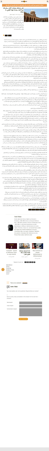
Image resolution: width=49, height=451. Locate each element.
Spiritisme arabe (28, 234)
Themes (9, 35)
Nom (9, 302)
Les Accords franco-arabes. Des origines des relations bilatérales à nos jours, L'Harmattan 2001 (27, 229)
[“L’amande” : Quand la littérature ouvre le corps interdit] (11, 246)
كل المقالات (38, 237)
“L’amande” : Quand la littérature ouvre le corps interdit (11, 252)
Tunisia (30, 209)
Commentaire (12, 309)
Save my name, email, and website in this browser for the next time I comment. (22, 297)
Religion (33, 209)
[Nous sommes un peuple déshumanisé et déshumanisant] (37, 246)
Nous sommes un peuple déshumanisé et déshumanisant (37, 253)
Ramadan (37, 209)
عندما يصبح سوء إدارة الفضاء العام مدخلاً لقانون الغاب (24, 252)
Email (10, 305)
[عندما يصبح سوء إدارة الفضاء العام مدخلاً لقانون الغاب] (24, 246)
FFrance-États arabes (19, 234)
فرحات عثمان (12, 14)
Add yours (25, 282)
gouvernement (42, 209)
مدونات (6, 35)
